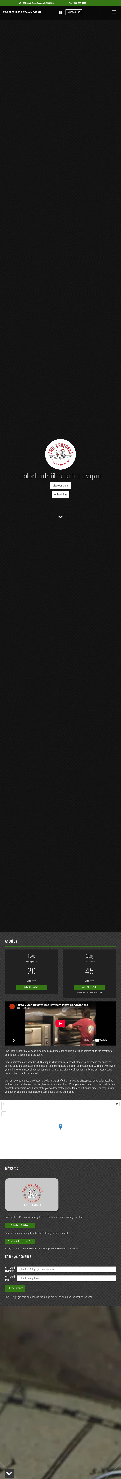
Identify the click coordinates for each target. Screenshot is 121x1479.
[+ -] (60, 1129)
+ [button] (4, 1104)
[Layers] (117, 1104)
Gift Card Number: (10, 1269)
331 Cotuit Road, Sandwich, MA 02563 (38, 3)
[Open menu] (114, 12)
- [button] (4, 1108)
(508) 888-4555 (79, 3)
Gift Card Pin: (10, 1278)
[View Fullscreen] (4, 1114)
